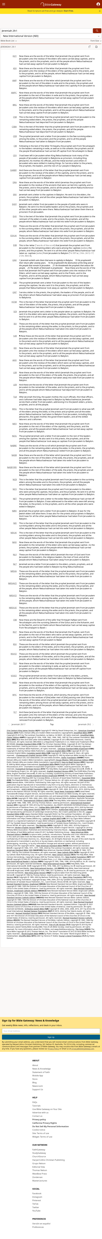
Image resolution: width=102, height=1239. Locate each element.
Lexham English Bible (52, 818)
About (35, 1065)
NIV (15, 523)
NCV (15, 489)
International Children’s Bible (36, 800)
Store (34, 1079)
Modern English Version (25, 827)
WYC (14, 694)
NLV (15, 554)
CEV (15, 155)
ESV (15, 226)
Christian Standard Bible (26, 744)
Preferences (38, 1227)
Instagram (37, 1197)
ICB (15, 311)
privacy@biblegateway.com (82, 1049)
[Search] (97, 30)
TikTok (35, 1204)
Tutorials (36, 1105)
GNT (15, 292)
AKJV (14, 360)
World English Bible (30, 933)
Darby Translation (68, 757)
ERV (15, 194)
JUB (15, 336)
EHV (15, 216)
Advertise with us (40, 1112)
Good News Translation (65, 791)
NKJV (14, 542)
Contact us (37, 1116)
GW (15, 282)
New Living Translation (73, 877)
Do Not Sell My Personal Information (50, 1126)
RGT (15, 632)
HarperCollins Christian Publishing (48, 1160)
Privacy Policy (53, 1049)
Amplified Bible (80, 733)
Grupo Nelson (39, 1163)
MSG (14, 409)
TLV (15, 663)
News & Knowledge (41, 1068)
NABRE (13, 445)
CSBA (14, 126)
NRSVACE (12, 583)
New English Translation (75, 857)
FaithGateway (38, 1149)
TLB (15, 397)
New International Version (54, 863)
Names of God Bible (77, 830)
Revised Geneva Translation (35, 911)
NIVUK (14, 532)
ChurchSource (39, 1156)
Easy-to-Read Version (71, 762)
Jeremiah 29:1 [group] (8, 46)
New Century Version (61, 854)
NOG (14, 436)
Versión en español (41, 1223)
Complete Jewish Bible (36, 753)
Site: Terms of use (40, 1133)
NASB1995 (12, 467)
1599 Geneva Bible (87, 780)
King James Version (32, 809)
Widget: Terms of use (42, 1136)
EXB (15, 245)
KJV (15, 348)
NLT (15, 564)
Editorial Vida (38, 1167)
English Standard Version (58, 771)
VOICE (14, 675)
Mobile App (37, 1075)
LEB (15, 384)
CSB (15, 117)
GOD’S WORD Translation (32, 789)
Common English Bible (56, 751)
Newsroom (37, 1086)
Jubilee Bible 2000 (46, 807)
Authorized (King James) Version (73, 809)
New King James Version (35, 873)
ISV (15, 323)
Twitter (35, 1207)
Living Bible (61, 821)
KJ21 (15, 56)
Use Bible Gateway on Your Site (47, 1109)
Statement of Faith (41, 1072)
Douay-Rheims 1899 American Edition (72, 760)
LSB (15, 372)
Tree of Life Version (57, 924)
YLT (15, 712)
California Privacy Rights (44, 1123)
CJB (15, 146)
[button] (98, 4)
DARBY (13, 170)
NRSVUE (13, 607)
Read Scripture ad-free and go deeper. (50, 10)
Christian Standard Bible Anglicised (73, 748)
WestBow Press (39, 1173)
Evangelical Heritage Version (28, 769)
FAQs (34, 1102)
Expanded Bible (88, 778)
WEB (14, 682)
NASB (14, 455)
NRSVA (13, 571)
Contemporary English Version (29, 755)
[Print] (96, 47)
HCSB (14, 302)
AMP (14, 80)
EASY (14, 204)
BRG (15, 104)
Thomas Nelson (39, 1170)
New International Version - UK (43, 868)
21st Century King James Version (21, 730)
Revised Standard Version (26, 913)
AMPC (14, 92)
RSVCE (14, 654)
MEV (14, 423)
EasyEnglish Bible (46, 764)
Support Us (37, 1089)
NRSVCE (13, 595)
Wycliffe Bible (25, 936)
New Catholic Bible (65, 852)
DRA (15, 182)
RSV (15, 644)
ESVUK (13, 235)
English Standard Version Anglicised (41, 775)
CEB (15, 136)
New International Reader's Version (22, 861)
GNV (14, 260)
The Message (41, 825)
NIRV (14, 511)
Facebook (36, 1193)
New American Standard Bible (49, 845)
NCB (15, 479)
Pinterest (36, 1200)
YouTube (36, 1210)
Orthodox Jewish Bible (34, 909)
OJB (15, 620)
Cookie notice (38, 1129)
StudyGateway (39, 1153)
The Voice (80, 929)
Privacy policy (39, 1119)
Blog (34, 1082)
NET (15, 498)
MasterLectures (39, 1180)
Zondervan (37, 1177)
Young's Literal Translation (70, 936)
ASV (15, 68)
